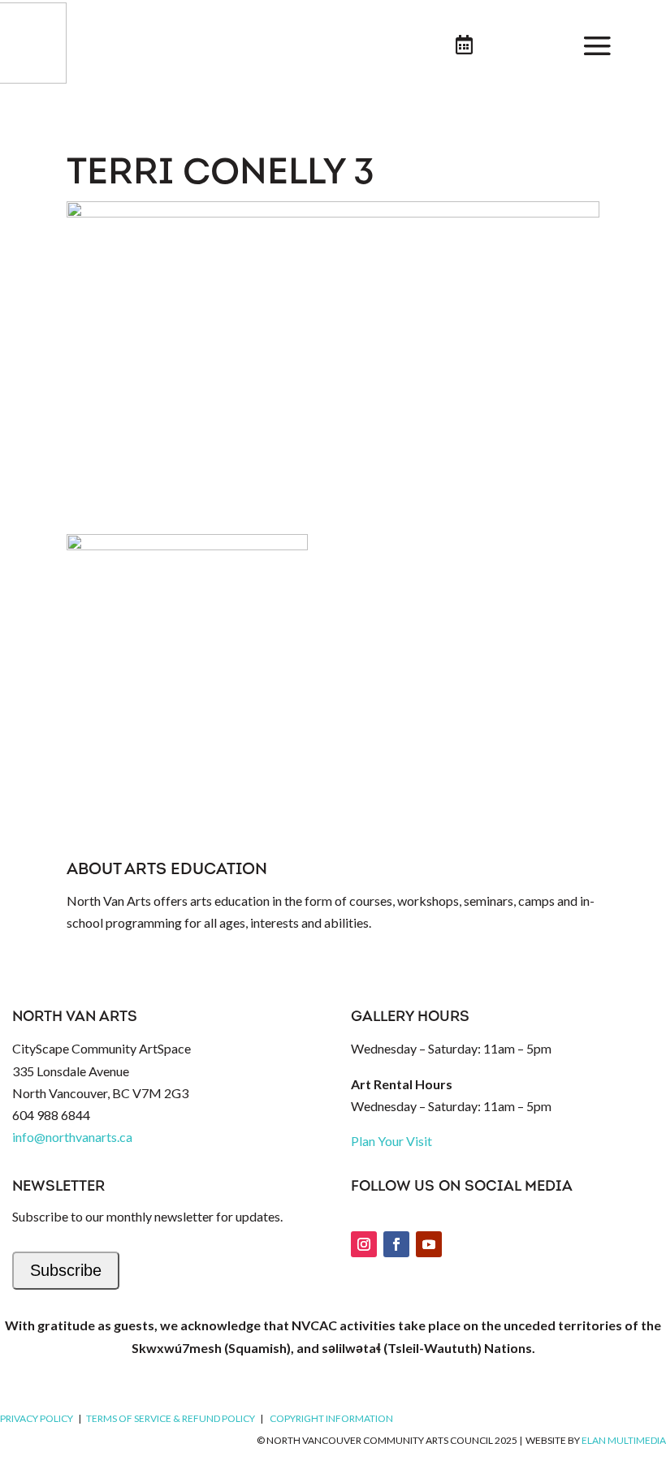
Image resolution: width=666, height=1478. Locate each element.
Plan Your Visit (391, 1140)
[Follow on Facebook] (396, 1244)
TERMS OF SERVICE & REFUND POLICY (170, 1418)
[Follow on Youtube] (429, 1244)
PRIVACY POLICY (36, 1418)
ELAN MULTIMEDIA (624, 1440)
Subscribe (66, 1270)
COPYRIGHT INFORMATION (331, 1418)
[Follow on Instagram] (364, 1244)
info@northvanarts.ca (72, 1136)
